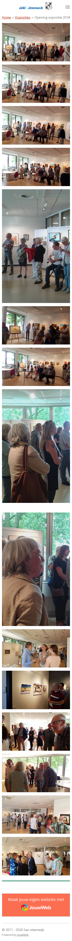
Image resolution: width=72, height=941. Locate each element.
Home (6, 17)
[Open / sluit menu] (67, 7)
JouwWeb (23, 935)
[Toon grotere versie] (36, 246)
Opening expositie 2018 (52, 17)
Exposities (22, 17)
